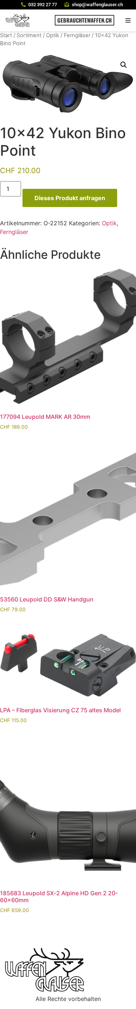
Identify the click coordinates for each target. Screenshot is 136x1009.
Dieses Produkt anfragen (69, 198)
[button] (127, 20)
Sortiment (29, 35)
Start (6, 35)
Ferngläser (77, 35)
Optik (52, 35)
